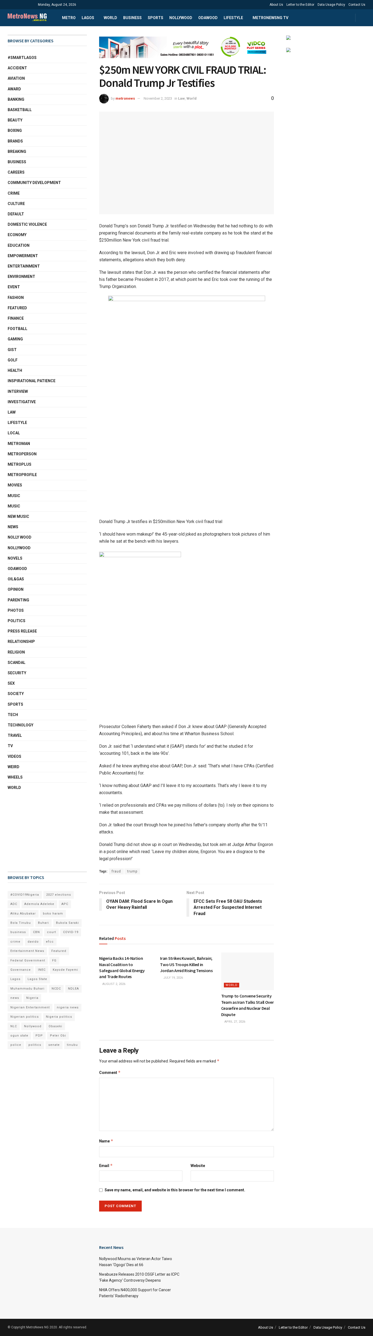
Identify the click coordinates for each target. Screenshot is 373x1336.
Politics (16, 621)
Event (14, 287)
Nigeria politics (59, 1017)
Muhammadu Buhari (27, 988)
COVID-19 (70, 932)
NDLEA (73, 988)
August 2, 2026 (113, 984)
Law (181, 98)
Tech (13, 714)
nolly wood (19, 537)
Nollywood (180, 18)
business (18, 932)
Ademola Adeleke (39, 904)
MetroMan (19, 443)
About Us (276, 5)
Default (16, 214)
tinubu (72, 1045)
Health (15, 370)
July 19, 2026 (172, 977)
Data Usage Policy (331, 5)
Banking (16, 99)
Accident (17, 68)
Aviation (16, 78)
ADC (13, 904)
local (14, 433)
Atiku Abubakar (23, 913)
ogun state (19, 1035)
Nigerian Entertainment (30, 1007)
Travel (15, 735)
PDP (39, 1035)
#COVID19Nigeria (24, 894)
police (15, 1045)
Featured (17, 308)
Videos (14, 756)
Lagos (88, 18)
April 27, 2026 (234, 1021)
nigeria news (68, 1007)
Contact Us (356, 5)
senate (54, 1045)
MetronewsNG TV (270, 18)
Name (106, 1141)
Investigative (22, 402)
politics (34, 1045)
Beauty (15, 120)
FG (54, 960)
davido (33, 941)
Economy (17, 235)
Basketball (20, 110)
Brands (15, 141)
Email (106, 1165)
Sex (11, 683)
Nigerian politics (24, 1017)
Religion (16, 652)
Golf (12, 360)
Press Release (22, 631)
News (13, 527)
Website (198, 1165)
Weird (13, 767)
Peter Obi (58, 1035)
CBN (36, 932)
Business (132, 18)
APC (64, 904)
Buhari (43, 923)
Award (14, 89)
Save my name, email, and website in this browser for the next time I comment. (175, 1190)
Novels (15, 558)
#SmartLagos (22, 57)
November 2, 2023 (158, 98)
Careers (16, 172)
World (110, 18)
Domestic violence (27, 224)
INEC (42, 970)
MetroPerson (22, 454)
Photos (16, 610)
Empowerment (23, 256)
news (14, 998)
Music (14, 496)
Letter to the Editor (300, 5)
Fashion (16, 297)
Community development (34, 182)
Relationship (21, 641)
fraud (116, 871)
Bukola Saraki (67, 923)
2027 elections (58, 894)
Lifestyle (233, 18)
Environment (21, 276)
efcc (50, 941)
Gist (12, 350)
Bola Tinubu (20, 923)
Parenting (18, 600)
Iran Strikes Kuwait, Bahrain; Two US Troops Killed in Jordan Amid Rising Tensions (186, 964)
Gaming (15, 339)
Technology (20, 725)
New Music (18, 516)
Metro (69, 18)
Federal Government (27, 960)
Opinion (15, 589)
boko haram (53, 913)
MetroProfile (22, 475)
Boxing (15, 130)
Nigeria (32, 998)
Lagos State (37, 979)
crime (15, 941)
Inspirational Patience (31, 381)
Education (18, 245)
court (51, 932)
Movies (15, 485)
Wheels (15, 777)
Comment (110, 1072)
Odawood (208, 18)
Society (16, 693)
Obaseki (55, 1026)
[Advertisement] (35, 831)
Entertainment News (27, 951)
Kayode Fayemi (65, 970)
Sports (155, 18)
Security (17, 673)
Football (17, 328)
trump (132, 871)
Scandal (16, 662)
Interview (18, 391)
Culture (16, 203)
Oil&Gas (16, 579)
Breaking (17, 151)
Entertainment (24, 266)
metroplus (19, 464)
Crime (14, 193)
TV (10, 746)
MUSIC (14, 506)
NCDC (56, 988)
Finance (16, 318)
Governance (20, 970)
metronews (125, 98)
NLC (13, 1026)
